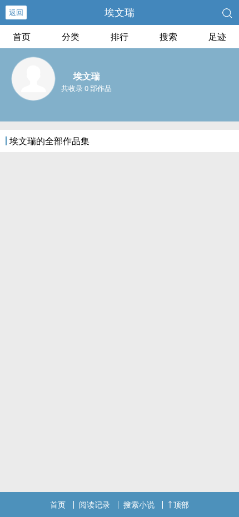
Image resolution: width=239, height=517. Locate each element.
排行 (119, 37)
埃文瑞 (119, 12)
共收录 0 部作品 (86, 88)
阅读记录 (94, 504)
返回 (16, 12)
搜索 (168, 37)
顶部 (181, 504)
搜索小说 (139, 504)
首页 (22, 37)
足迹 (217, 37)
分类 (70, 37)
